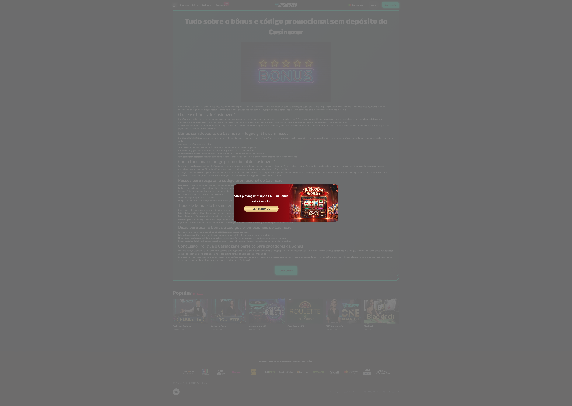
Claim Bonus (261, 208)
